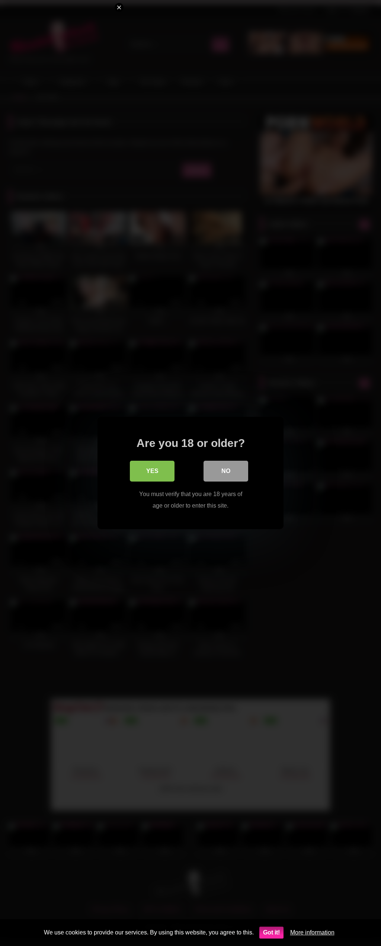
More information (312, 932)
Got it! (271, 932)
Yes (152, 471)
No (225, 471)
